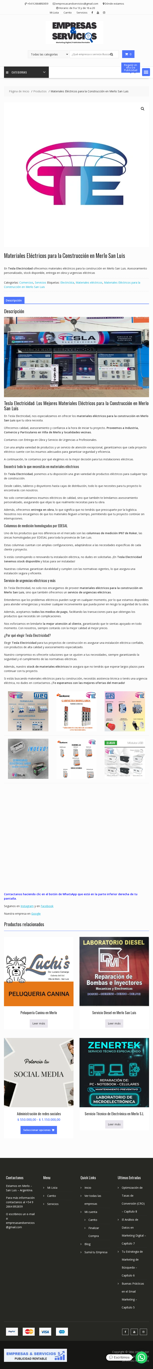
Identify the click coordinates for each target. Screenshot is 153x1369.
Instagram (27, 906)
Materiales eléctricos (89, 282)
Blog (87, 1244)
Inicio (87, 1187)
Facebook (47, 906)
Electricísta (67, 282)
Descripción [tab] (14, 300)
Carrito (68, 12)
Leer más (38, 1023)
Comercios (26, 282)
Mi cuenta (90, 1212)
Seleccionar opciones (36, 1130)
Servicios (81, 12)
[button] (146, 72)
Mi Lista (54, 12)
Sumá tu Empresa (95, 1252)
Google (36, 913)
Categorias (19, 72)
